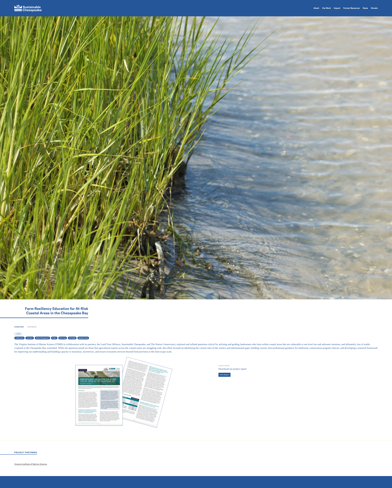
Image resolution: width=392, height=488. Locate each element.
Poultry (54, 338)
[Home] (28, 8)
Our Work (326, 8)
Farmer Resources (351, 8)
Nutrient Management (42, 338)
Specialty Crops (83, 338)
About (316, 8)
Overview (19, 327)
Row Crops (62, 338)
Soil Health (72, 338)
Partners (31, 327)
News (365, 8)
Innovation (30, 338)
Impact (337, 8)
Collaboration (19, 338)
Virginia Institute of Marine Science (30, 464)
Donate (374, 8)
